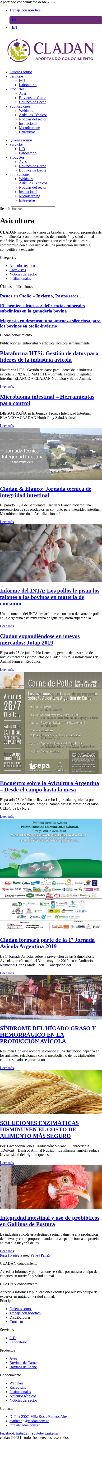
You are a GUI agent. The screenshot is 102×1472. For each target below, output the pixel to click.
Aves (23, 93)
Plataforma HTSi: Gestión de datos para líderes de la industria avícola (49, 356)
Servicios (16, 76)
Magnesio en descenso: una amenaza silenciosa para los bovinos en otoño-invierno (50, 323)
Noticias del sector (32, 119)
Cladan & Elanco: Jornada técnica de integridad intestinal (45, 492)
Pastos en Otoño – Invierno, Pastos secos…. (42, 295)
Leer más (7, 387)
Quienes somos (20, 72)
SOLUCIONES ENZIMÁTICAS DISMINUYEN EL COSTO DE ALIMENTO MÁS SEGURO (39, 1129)
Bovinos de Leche (32, 102)
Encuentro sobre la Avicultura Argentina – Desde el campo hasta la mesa (49, 786)
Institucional (28, 123)
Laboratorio (28, 85)
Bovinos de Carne (32, 98)
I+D (22, 80)
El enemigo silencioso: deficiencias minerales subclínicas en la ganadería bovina (42, 308)
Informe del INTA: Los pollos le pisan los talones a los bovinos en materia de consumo (49, 597)
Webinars (26, 111)
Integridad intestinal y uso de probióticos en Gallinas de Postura (49, 1221)
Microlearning (29, 128)
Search (5, 209)
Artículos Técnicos (33, 115)
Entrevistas (27, 132)
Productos (16, 89)
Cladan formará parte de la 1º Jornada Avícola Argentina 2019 (47, 943)
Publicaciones (19, 106)
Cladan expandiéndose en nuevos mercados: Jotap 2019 (40, 639)
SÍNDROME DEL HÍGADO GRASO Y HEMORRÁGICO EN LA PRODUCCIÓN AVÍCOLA (48, 1034)
